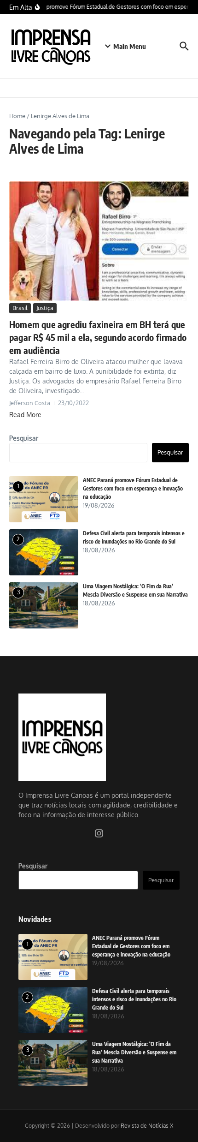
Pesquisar (23, 438)
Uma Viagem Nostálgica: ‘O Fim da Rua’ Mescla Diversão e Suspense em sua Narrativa (134, 1052)
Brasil (20, 307)
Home (17, 116)
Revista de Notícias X (147, 1125)
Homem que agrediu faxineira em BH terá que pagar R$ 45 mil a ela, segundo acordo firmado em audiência (97, 337)
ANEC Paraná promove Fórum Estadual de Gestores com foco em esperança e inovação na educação (133, 488)
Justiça (44, 307)
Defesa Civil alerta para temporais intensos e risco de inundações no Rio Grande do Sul (134, 999)
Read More (25, 415)
